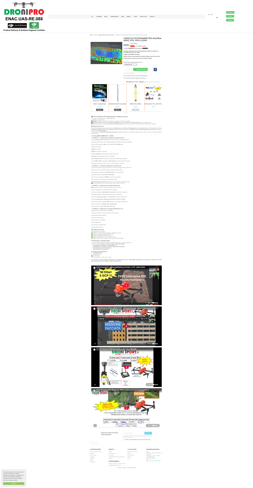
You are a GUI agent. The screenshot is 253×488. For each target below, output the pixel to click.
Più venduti (111, 455)
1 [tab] (124, 113)
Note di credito (130, 455)
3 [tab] (126, 113)
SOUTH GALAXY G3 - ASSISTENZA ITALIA (155, 104)
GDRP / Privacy (93, 455)
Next (160, 98)
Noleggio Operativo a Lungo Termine (117, 463)
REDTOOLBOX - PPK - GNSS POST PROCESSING (139, 104)
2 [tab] (125, 113)
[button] (230, 12)
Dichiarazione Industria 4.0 (115, 465)
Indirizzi (129, 456)
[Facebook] (155, 69)
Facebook (91, 443)
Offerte (110, 451)
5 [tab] (129, 113)
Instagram (97, 443)
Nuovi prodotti (112, 453)
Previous (92, 98)
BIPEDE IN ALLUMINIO (117, 104)
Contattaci (92, 456)
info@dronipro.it (157, 460)
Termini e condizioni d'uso (96, 451)
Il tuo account (131, 449)
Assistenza (92, 462)
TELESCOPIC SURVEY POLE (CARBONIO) (101, 104)
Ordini (128, 453)
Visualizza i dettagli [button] (12, 480)
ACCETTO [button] (13, 483)
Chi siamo (92, 453)
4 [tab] (127, 113)
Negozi (91, 460)
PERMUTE (92, 458)
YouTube (94, 443)
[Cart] (217, 18)
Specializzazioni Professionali (152, 82)
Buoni (128, 458)
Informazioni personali (132, 451)
